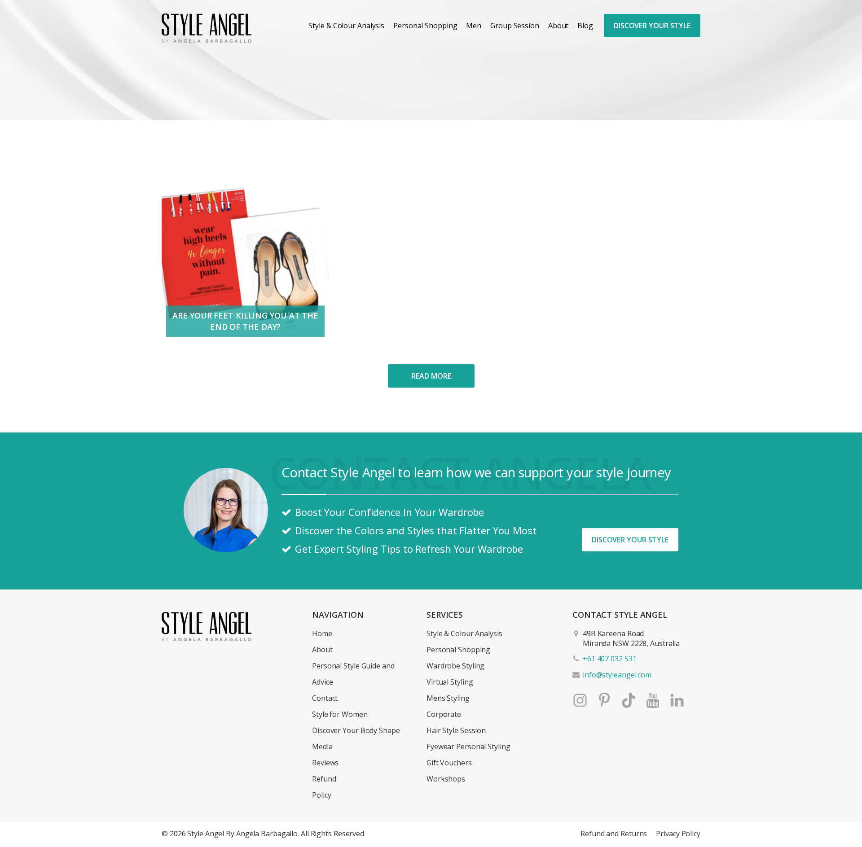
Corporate (444, 714)
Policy (321, 795)
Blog (585, 26)
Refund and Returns (614, 833)
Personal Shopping (425, 26)
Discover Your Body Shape (356, 730)
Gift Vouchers (449, 763)
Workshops (446, 779)
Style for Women (340, 714)
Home (322, 633)
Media (322, 746)
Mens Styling (448, 698)
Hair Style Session (456, 730)
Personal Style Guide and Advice (353, 674)
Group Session (514, 26)
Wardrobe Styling (455, 666)
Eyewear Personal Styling (468, 746)
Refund (324, 779)
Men (473, 26)
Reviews (325, 763)
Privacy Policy (678, 833)
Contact (325, 698)
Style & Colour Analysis (346, 26)
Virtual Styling (450, 682)
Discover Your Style (652, 26)
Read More (431, 376)
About (558, 26)
